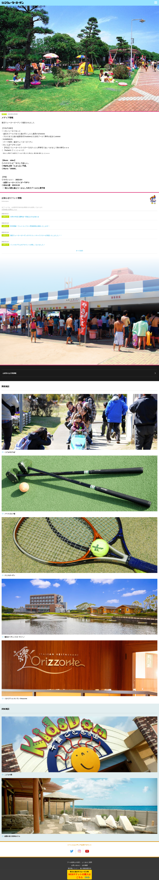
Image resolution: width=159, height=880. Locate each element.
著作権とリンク (73, 868)
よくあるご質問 (87, 862)
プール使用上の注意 (73, 862)
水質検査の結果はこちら (9, 209)
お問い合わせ (75, 865)
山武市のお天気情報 (9, 373)
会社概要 (85, 865)
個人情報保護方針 (85, 868)
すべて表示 (79, 251)
